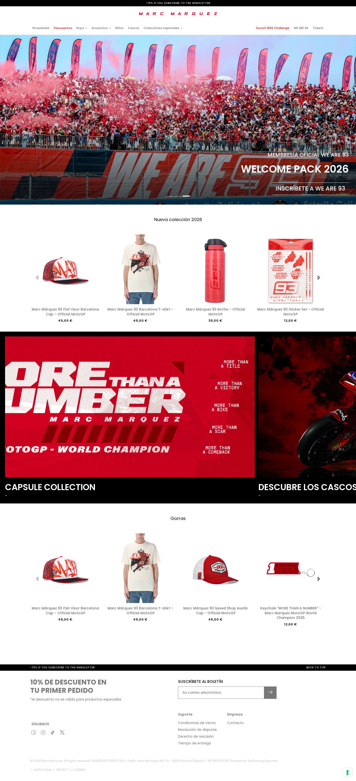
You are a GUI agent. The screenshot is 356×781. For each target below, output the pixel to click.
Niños (119, 28)
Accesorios (100, 28)
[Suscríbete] (270, 692)
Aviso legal (43, 770)
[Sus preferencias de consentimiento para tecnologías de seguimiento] (347, 772)
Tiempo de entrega (194, 743)
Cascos (133, 28)
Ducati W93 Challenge (272, 28)
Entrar (284, 10)
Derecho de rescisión (196, 736)
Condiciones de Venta (197, 722)
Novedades (40, 28)
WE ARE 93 (301, 28)
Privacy (62, 770)
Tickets (318, 28)
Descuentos (63, 28)
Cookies (79, 770)
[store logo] (178, 13)
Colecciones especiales (161, 28)
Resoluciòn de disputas (197, 729)
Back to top (316, 667)
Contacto (235, 722)
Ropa (80, 28)
